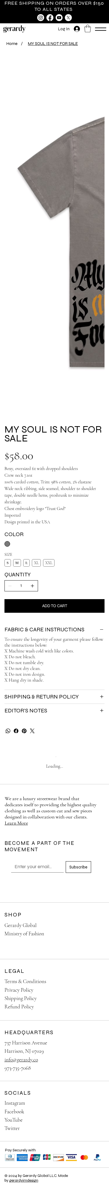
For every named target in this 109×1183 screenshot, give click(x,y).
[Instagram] (40, 17)
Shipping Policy (20, 998)
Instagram (14, 1103)
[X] (68, 17)
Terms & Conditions (25, 981)
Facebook (14, 1111)
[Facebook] (49, 17)
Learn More (16, 823)
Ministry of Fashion (24, 933)
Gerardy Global (20, 925)
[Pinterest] (24, 730)
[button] (87, 28)
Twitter (12, 1128)
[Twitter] (32, 730)
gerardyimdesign (23, 1180)
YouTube (13, 1120)
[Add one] (32, 585)
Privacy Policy (18, 990)
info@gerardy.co (21, 1059)
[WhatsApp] (7, 730)
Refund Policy (19, 1006)
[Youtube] (59, 17)
